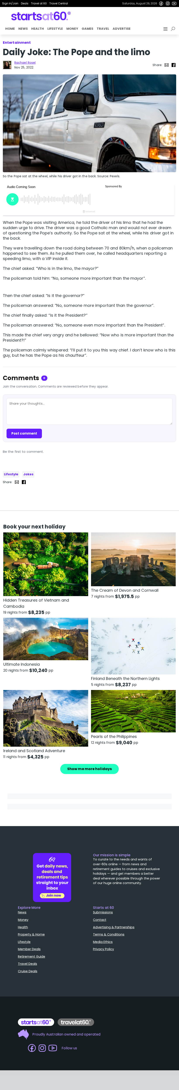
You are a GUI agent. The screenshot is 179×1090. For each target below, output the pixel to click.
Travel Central (58, 3)
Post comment (24, 433)
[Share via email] (166, 65)
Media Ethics (103, 942)
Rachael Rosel (25, 62)
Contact (99, 920)
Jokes (28, 474)
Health (37, 28)
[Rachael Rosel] (7, 65)
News (23, 28)
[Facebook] (161, 3)
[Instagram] (167, 3)
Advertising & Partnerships (113, 927)
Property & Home (31, 934)
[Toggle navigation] (166, 29)
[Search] (173, 29)
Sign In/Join (10, 3)
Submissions (103, 912)
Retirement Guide (31, 956)
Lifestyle (55, 28)
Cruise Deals (27, 971)
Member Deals (29, 949)
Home (10, 28)
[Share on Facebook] (173, 65)
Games (87, 28)
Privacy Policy (103, 949)
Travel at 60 (39, 3)
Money (72, 28)
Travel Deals (27, 964)
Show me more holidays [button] (89, 768)
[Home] (41, 16)
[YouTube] (174, 3)
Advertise (122, 28)
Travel (103, 28)
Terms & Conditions (108, 934)
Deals (24, 3)
